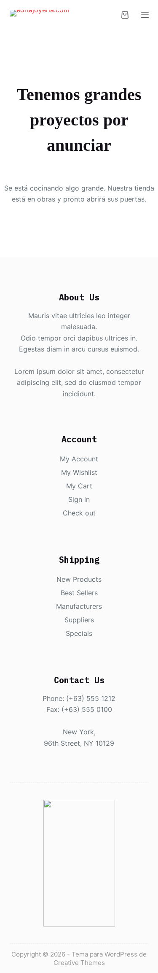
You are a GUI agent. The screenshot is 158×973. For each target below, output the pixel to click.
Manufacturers (79, 606)
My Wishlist (79, 472)
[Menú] (145, 15)
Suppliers (79, 620)
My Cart (79, 486)
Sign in (79, 499)
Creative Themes (79, 963)
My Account (79, 459)
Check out (79, 513)
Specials (79, 633)
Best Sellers (79, 593)
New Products (79, 579)
